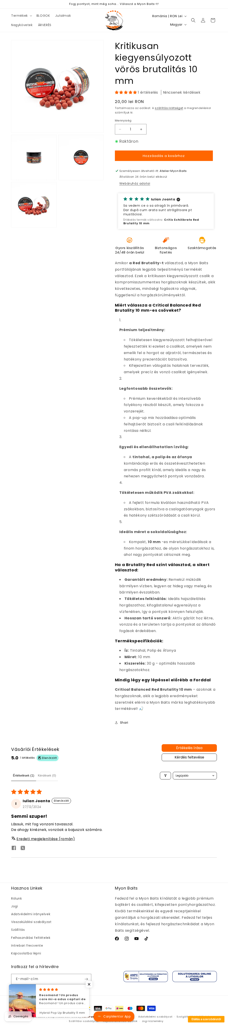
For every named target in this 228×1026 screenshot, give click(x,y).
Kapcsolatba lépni (26, 953)
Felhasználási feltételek (30, 937)
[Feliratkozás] (86, 979)
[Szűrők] (165, 775)
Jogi (14, 906)
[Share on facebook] (13, 848)
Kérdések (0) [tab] (47, 775)
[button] (21, 15)
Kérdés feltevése (189, 757)
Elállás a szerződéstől (206, 1019)
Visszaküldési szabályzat (31, 922)
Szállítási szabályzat (84, 1021)
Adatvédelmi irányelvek (30, 914)
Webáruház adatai (134, 183)
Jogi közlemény (152, 1021)
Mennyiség (123, 120)
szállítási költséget (169, 108)
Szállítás (18, 929)
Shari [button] (124, 722)
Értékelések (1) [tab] (23, 775)
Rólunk (16, 898)
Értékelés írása (189, 747)
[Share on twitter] (22, 849)
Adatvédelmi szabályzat (155, 1016)
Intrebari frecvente (27, 945)
